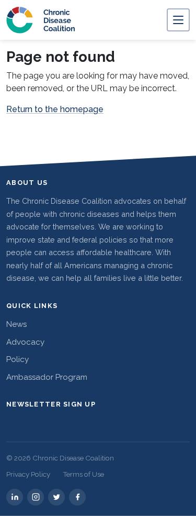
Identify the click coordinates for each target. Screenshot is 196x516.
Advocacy (25, 342)
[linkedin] (14, 497)
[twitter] (56, 497)
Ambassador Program (46, 377)
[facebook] (77, 497)
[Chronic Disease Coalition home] (41, 20)
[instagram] (35, 497)
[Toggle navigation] (178, 19)
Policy (17, 359)
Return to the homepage (54, 109)
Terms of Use (83, 474)
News (16, 324)
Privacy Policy (28, 474)
